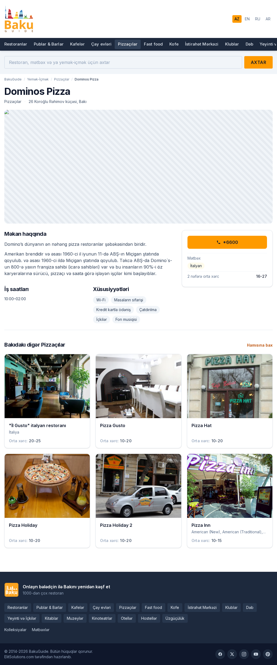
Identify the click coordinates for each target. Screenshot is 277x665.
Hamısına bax (260, 345)
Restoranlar (15, 44)
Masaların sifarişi (128, 300)
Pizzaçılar (127, 44)
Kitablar (51, 618)
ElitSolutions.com (19, 656)
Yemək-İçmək (38, 79)
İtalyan (196, 265)
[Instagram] (244, 654)
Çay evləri (101, 44)
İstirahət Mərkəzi (202, 44)
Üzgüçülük (175, 618)
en (247, 19)
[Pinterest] (268, 654)
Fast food (153, 44)
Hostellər (149, 618)
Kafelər (77, 44)
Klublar (232, 44)
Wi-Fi (100, 300)
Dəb (249, 44)
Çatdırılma (148, 309)
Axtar (258, 62)
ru (257, 19)
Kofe (174, 44)
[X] (232, 654)
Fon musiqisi (126, 319)
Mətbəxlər (41, 629)
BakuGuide (13, 79)
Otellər (127, 618)
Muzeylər (75, 618)
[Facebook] (220, 654)
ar (268, 19)
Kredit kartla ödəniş (113, 309)
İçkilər (101, 319)
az (237, 19)
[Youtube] (256, 654)
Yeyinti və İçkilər (22, 618)
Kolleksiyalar (15, 629)
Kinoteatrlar (102, 618)
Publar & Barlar (49, 44)
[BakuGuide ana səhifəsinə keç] (18, 19)
